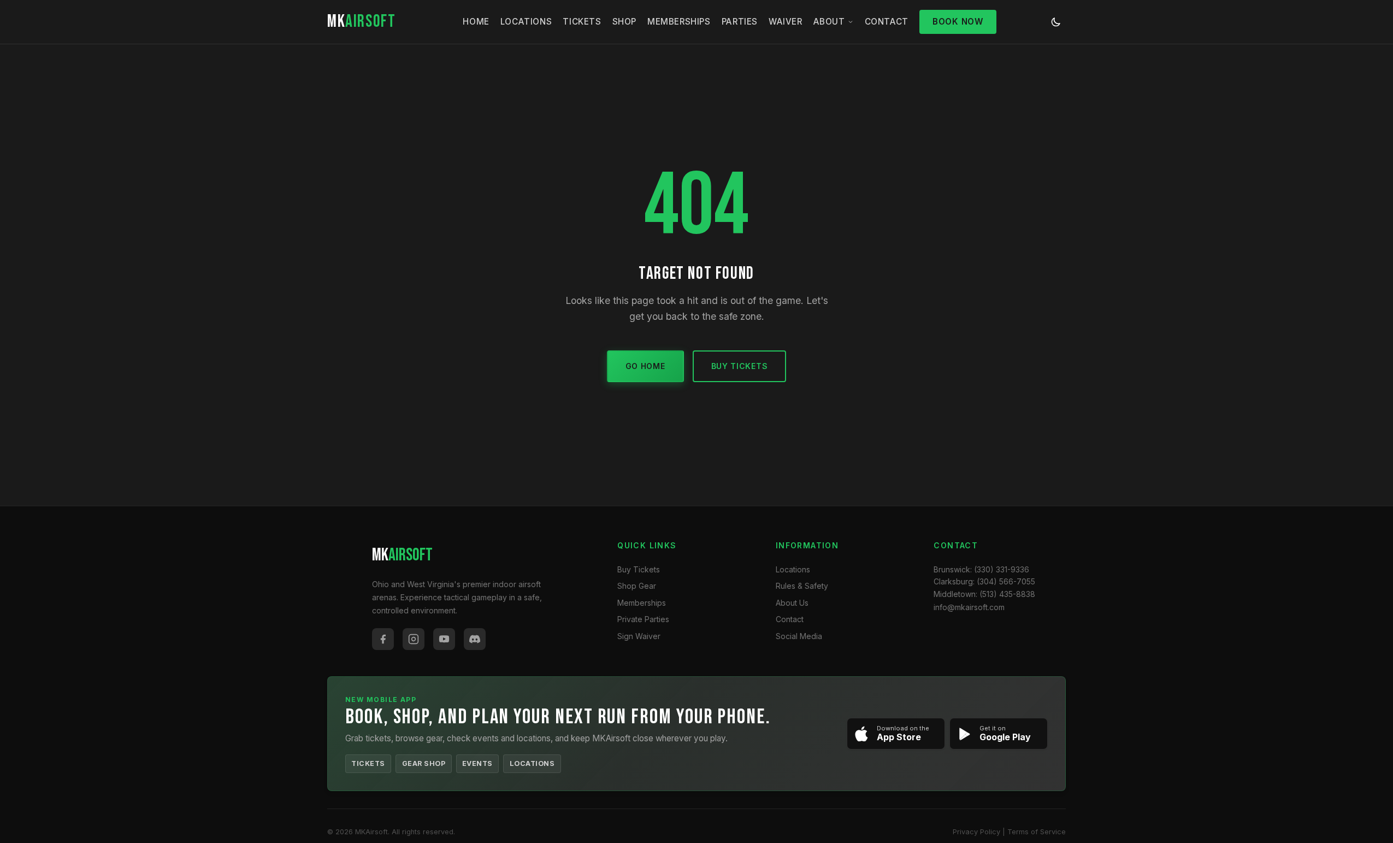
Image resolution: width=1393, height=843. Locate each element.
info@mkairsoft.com (969, 607)
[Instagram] (413, 639)
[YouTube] (444, 639)
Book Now (957, 21)
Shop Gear (636, 585)
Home (476, 21)
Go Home (645, 366)
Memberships (679, 21)
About (829, 21)
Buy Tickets (739, 366)
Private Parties (643, 619)
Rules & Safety (802, 585)
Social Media (799, 636)
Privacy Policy (976, 832)
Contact (886, 21)
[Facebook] (383, 639)
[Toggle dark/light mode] (1056, 22)
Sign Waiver (638, 636)
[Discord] (475, 639)
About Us (792, 602)
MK (361, 21)
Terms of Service (1036, 832)
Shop (624, 21)
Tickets (582, 21)
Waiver (785, 21)
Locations (526, 21)
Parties (740, 21)
